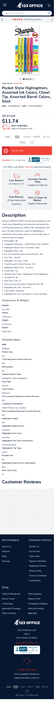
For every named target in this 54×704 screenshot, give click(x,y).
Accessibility (35, 580)
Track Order (34, 556)
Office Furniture (9, 613)
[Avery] (15, 495)
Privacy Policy (35, 570)
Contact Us (34, 546)
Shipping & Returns (37, 565)
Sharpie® (28, 167)
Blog (4, 556)
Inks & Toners (8, 598)
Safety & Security (36, 608)
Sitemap (6, 561)
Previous (2, 19)
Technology (7, 603)
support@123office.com (27, 642)
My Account (34, 551)
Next (52, 19)
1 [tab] (23, 79)
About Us (6, 546)
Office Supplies (35, 593)
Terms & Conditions (38, 575)
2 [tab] (26, 79)
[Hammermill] (38, 505)
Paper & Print (34, 598)
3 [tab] (28, 79)
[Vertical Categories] (5, 5)
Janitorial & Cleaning (11, 608)
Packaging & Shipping (37, 603)
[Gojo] (15, 524)
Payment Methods (37, 561)
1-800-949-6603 (27, 670)
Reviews (6, 551)
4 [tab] (30, 79)
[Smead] (15, 505)
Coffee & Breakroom (11, 593)
